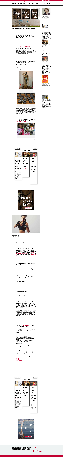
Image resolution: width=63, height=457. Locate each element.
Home (29, 3)
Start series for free (43, 0)
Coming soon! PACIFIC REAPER (25, 46)
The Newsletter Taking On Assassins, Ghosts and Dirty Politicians (18, 163)
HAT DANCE (18, 359)
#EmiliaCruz (23, 30)
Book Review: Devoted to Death (25, 115)
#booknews (19, 30)
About (33, 3)
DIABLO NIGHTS (19, 360)
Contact (37, 3)
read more (16, 178)
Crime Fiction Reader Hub (36, 450)
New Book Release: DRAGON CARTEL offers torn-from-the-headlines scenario (33, 165)
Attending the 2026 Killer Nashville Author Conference (26, 162)
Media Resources (35, 452)
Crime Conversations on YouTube (37, 451)
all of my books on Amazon (26, 325)
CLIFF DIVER (18, 358)
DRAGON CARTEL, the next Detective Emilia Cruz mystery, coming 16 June (46, 84)
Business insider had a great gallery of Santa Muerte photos (25, 116)
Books (44, 3)
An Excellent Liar (16, 235)
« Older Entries (17, 185)
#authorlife (17, 169)
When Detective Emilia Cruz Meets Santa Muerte (23, 28)
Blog (41, 3)
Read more (45, 54)
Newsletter (49, 0)
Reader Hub (48, 3)
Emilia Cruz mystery (24, 258)
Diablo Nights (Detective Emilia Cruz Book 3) (23, 322)
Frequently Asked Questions (36, 448)
